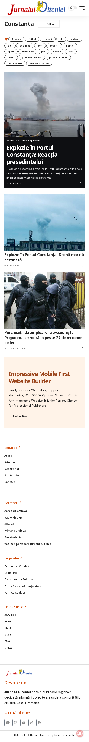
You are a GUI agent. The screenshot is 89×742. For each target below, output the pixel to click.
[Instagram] (15, 722)
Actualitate (12, 140)
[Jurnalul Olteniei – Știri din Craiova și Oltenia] (36, 8)
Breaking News (31, 140)
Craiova (16, 39)
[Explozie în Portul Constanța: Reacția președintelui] (44, 104)
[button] (81, 8)
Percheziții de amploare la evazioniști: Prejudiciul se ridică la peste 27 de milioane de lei (43, 337)
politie (70, 45)
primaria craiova (32, 57)
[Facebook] (7, 722)
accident (25, 45)
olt (61, 39)
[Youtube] (23, 722)
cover (11, 57)
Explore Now (20, 416)
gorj (40, 45)
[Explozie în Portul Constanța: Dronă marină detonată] (44, 222)
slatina (74, 39)
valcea (57, 51)
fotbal (32, 39)
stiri (70, 51)
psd (43, 51)
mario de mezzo (39, 63)
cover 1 (54, 45)
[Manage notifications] (79, 733)
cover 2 (47, 39)
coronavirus (15, 63)
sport (11, 51)
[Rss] (39, 722)
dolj (10, 45)
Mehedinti (28, 51)
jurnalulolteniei (58, 57)
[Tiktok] (31, 722)
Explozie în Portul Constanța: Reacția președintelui (31, 154)
